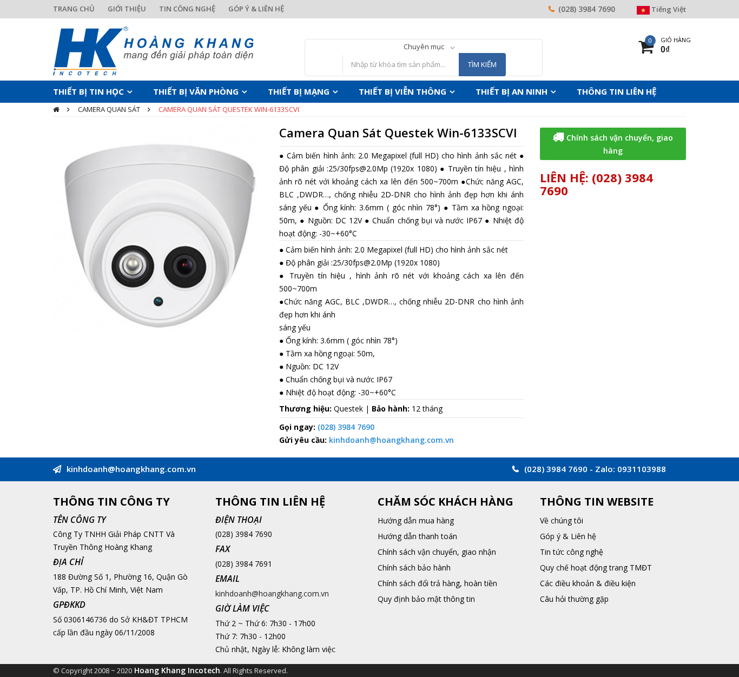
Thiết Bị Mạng (271, 91)
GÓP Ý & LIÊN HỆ (256, 9)
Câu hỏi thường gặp (574, 599)
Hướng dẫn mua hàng (416, 520)
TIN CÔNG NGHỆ (187, 9)
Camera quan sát (109, 109)
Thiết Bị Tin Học (83, 91)
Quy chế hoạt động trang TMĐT (596, 567)
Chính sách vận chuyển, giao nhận (437, 552)
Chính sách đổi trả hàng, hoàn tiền (437, 583)
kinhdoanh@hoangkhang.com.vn (391, 440)
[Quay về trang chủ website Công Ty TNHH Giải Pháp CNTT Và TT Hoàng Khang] (153, 50)
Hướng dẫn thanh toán (417, 536)
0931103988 (641, 468)
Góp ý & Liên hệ (568, 536)
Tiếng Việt (668, 9)
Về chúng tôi (561, 520)
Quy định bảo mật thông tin (426, 599)
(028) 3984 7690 (586, 9)
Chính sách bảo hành (414, 567)
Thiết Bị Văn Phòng (179, 91)
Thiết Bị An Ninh (460, 91)
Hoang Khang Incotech (177, 670)
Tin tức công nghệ (571, 552)
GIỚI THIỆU (127, 9)
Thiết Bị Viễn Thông (363, 91)
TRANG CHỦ (74, 9)
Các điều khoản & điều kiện (588, 583)
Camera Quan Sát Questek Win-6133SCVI (229, 109)
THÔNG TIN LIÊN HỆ (553, 91)
